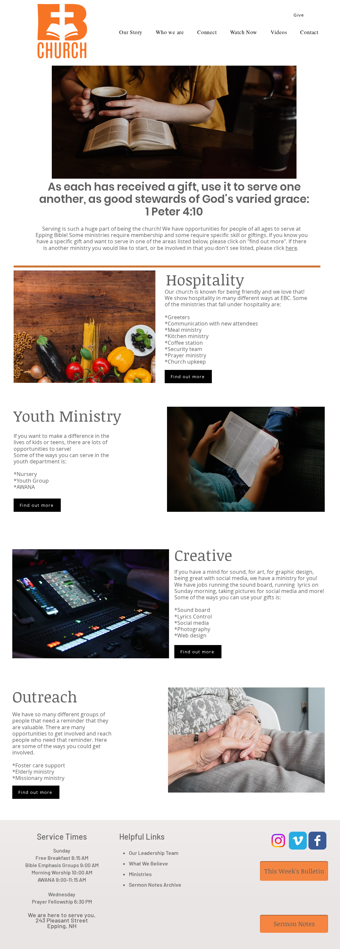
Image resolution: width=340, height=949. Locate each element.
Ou (132, 853)
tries (146, 874)
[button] (279, 32)
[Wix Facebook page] (317, 841)
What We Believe (148, 863)
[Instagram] (278, 841)
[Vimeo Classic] (298, 841)
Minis (135, 874)
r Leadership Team (156, 853)
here (291, 248)
